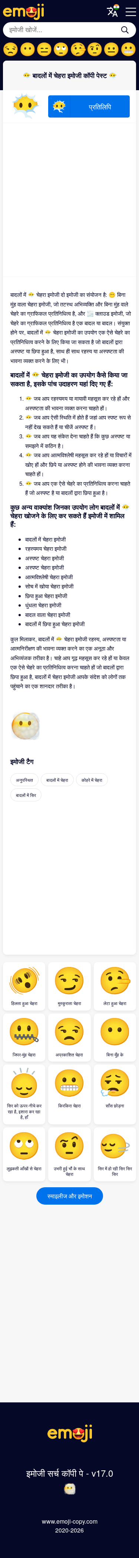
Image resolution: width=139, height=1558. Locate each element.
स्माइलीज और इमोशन (69, 1196)
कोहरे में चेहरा (92, 780)
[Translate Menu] (112, 12)
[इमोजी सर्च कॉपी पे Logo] (69, 1440)
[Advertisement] (69, 199)
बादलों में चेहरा (57, 780)
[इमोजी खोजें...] (125, 30)
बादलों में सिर (26, 795)
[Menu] (131, 12)
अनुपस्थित (24, 780)
